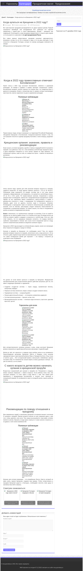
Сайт (4, 544)
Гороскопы (12, 4)
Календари (25, 4)
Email (5, 538)
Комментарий (7, 518)
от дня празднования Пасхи (32, 35)
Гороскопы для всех (28, 305)
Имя (5, 533)
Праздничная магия (43, 4)
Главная (3, 3)
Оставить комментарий (20, 25)
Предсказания (62, 4)
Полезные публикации (28, 97)
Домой (4, 17)
